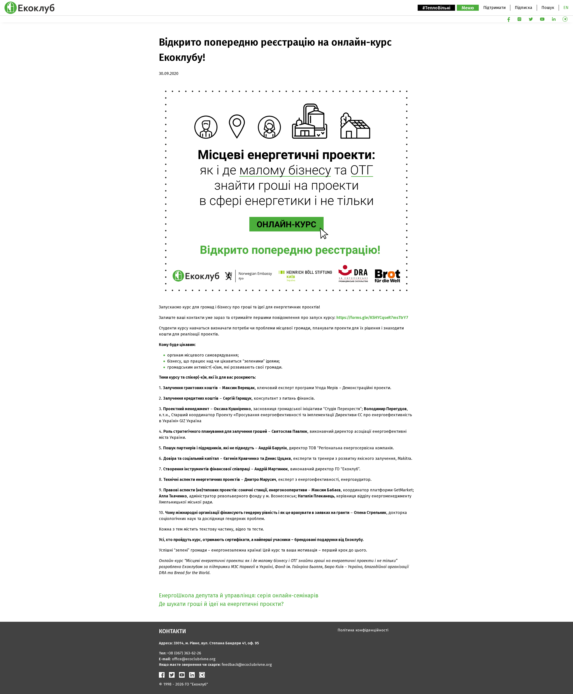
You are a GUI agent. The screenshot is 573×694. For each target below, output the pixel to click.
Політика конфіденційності (363, 630)
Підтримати (494, 7)
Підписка (523, 7)
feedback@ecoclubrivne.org (247, 664)
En (566, 7)
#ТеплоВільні (436, 8)
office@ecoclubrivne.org (193, 659)
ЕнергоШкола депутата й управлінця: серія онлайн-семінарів (239, 595)
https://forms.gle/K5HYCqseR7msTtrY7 (372, 317)
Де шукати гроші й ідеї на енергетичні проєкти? (221, 604)
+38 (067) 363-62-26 (184, 653)
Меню (468, 8)
